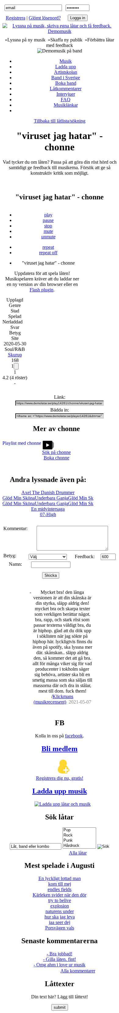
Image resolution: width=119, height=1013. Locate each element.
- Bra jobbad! (59, 953)
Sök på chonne (56, 452)
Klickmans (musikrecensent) (54, 699)
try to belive (59, 900)
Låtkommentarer (65, 88)
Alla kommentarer (77, 970)
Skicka (51, 575)
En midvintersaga (48, 509)
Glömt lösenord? (45, 17)
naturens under (59, 911)
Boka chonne (56, 457)
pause (48, 220)
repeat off (48, 252)
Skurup (15, 354)
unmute (48, 236)
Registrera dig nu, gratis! (59, 778)
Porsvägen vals (59, 927)
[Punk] (79, 840)
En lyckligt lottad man (59, 878)
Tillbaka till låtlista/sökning (59, 120)
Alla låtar (78, 852)
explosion (59, 905)
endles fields (59, 889)
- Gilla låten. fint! (59, 959)
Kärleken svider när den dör (59, 894)
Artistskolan (65, 72)
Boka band (65, 83)
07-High (48, 514)
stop (48, 225)
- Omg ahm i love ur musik (59, 964)
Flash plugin (41, 289)
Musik (66, 61)
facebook (74, 735)
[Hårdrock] (79, 845)
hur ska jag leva (60, 916)
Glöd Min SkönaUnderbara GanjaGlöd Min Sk (47, 498)
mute (48, 231)
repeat (48, 247)
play (48, 214)
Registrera (15, 17)
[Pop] (79, 830)
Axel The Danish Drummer (47, 492)
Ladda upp (65, 66)
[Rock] (79, 835)
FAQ (65, 99)
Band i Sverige (65, 77)
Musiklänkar (66, 105)
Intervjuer (65, 94)
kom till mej (59, 883)
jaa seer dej (59, 922)
